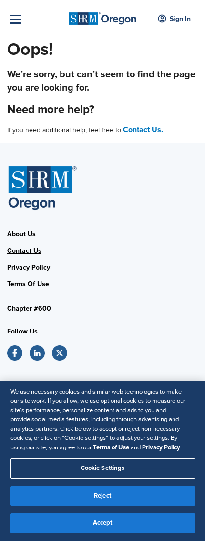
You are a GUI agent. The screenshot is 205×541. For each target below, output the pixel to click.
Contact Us (24, 251)
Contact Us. (143, 130)
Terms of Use (111, 447)
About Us (21, 234)
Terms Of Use (28, 284)
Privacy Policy (28, 267)
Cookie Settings (103, 468)
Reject (102, 495)
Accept (103, 523)
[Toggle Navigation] (36, 19)
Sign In (180, 19)
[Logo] (103, 16)
